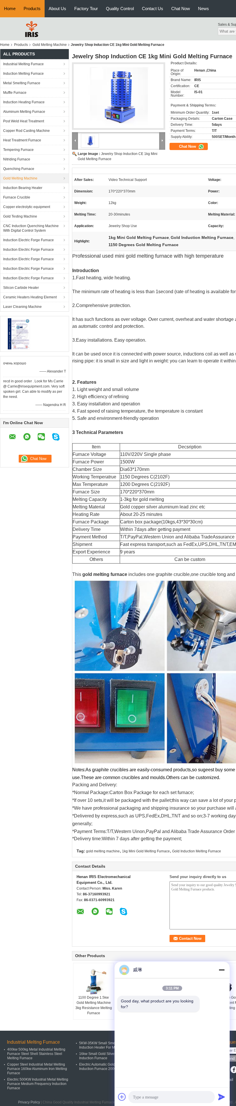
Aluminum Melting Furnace (24, 112)
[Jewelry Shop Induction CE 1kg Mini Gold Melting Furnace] (118, 96)
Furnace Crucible (16, 197)
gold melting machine (103, 851)
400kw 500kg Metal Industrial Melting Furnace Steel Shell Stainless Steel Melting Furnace (36, 1053)
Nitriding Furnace (16, 159)
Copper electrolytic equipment (26, 207)
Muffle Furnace (14, 93)
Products (32, 8)
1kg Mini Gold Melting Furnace (146, 851)
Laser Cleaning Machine (22, 307)
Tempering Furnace (18, 150)
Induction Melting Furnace (23, 74)
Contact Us (152, 8)
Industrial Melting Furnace (23, 64)
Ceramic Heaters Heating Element (30, 297)
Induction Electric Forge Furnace (28, 240)
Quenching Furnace (18, 169)
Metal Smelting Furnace (21, 83)
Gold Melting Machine (50, 45)
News (203, 8)
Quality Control (120, 8)
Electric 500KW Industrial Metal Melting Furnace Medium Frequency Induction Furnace (37, 1083)
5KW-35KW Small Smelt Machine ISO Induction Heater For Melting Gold (108, 1045)
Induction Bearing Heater (22, 188)
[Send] (221, 1096)
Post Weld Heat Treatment (23, 121)
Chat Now (180, 8)
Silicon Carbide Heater (21, 288)
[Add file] (122, 1096)
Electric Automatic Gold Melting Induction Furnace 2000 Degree (104, 1066)
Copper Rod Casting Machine (26, 131)
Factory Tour (86, 8)
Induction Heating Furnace (24, 102)
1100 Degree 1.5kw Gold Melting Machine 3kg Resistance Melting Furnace (93, 1005)
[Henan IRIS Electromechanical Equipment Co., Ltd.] (31, 29)
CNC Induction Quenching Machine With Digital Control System (31, 228)
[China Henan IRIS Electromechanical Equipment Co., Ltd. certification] (19, 334)
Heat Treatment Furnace (22, 140)
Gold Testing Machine (20, 216)
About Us (57, 8)
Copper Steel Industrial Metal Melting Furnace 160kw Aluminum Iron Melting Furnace (37, 1068)
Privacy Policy (29, 1102)
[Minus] (221, 969)
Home (10, 8)
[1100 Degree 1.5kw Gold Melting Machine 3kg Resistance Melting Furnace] (93, 980)
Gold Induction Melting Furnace (196, 851)
